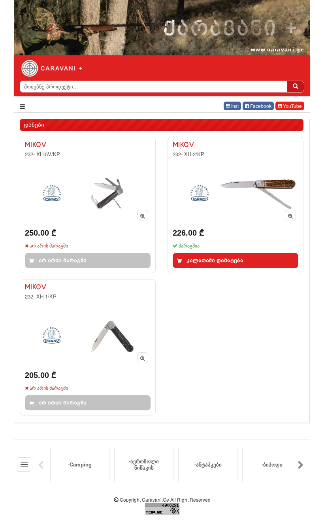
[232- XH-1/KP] (87, 347)
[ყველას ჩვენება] (24, 464)
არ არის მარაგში (63, 260)
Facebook (260, 105)
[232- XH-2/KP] (235, 205)
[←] (40, 464)
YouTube (292, 105)
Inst (234, 105)
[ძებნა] (295, 86)
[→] (300, 464)
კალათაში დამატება (214, 260)
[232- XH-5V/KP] (87, 205)
